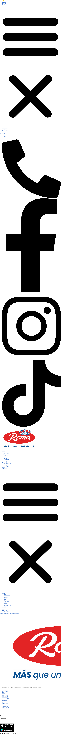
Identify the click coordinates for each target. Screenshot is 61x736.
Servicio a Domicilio (7, 452)
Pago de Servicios (6, 453)
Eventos (5, 594)
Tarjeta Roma (6, 465)
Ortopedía (3, 693)
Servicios (3, 451)
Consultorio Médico (5, 462)
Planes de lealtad (6, 461)
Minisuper (5, 458)
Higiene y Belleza (6, 459)
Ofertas (3, 454)
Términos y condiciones (5, 702)
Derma (5, 456)
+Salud (5, 464)
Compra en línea (4, 468)
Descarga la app (6, 611)
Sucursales (3, 467)
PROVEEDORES (4, 128)
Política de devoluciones (5, 703)
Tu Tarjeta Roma (4, 700)
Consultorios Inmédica (7, 463)
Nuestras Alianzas (6, 466)
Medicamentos (6, 455)
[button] (30, 66)
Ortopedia (5, 460)
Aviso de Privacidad (5, 701)
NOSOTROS (4, 3)
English (3, 469)
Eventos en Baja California (6, 698)
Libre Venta (5, 598)
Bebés (5, 602)
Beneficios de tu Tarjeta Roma (6, 705)
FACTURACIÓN (4, 2)
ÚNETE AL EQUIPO (5, 4)
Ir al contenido (2, 0)
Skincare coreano (6, 457)
